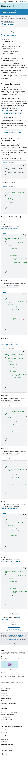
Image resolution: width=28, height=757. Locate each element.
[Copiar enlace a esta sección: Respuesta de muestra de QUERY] (24, 183)
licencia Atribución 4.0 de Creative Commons (17, 635)
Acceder (24, 1)
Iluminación (4, 690)
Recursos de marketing (6, 717)
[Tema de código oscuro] (23, 165)
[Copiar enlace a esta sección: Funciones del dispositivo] (22, 84)
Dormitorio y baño (5, 706)
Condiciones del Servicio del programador (11, 726)
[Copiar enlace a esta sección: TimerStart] (8, 281)
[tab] (4, 162)
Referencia (24, 29)
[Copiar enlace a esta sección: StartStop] (7, 555)
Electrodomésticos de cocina (8, 703)
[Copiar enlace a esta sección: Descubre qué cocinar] (14, 222)
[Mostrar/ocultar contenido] (10, 40)
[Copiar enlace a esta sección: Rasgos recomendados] (17, 117)
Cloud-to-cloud (7, 6)
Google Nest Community (7, 744)
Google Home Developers (6, 29)
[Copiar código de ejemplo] (25, 165)
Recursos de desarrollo (6, 719)
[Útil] (11, 32)
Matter (2, 650)
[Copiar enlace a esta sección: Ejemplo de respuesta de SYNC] (23, 158)
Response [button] (11, 162)
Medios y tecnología (6, 698)
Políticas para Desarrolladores (8, 729)
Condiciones (4, 750)
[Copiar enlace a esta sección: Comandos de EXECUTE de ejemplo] (2, 219)
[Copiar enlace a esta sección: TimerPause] (9, 396)
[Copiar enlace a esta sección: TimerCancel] (9, 502)
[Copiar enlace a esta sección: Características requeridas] (20, 99)
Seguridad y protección (7, 695)
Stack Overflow (5, 741)
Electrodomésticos (6, 700)
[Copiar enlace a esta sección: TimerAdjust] (9, 338)
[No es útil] (14, 32)
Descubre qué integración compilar (9, 669)
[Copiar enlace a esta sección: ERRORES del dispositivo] (21, 614)
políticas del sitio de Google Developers (9, 639)
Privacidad (10, 750)
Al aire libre (4, 708)
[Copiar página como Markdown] (15, 60)
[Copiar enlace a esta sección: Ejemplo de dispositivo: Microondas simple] (17, 140)
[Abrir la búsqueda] (20, 2)
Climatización (4, 693)
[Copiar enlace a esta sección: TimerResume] (10, 449)
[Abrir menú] (2, 1)
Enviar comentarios (8, 35)
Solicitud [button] (5, 162)
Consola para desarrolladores (8, 735)
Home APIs (3, 679)
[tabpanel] (14, 171)
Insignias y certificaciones (7, 714)
